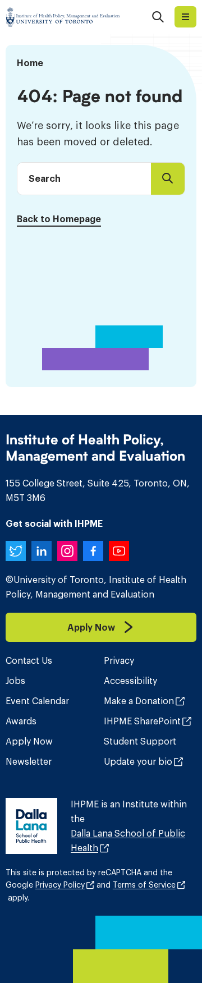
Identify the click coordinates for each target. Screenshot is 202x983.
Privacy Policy (60, 885)
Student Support (140, 741)
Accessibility (130, 680)
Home (30, 62)
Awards (21, 720)
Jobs (15, 680)
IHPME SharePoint (142, 720)
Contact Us (29, 660)
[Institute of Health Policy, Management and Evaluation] (63, 17)
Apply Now (29, 741)
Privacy (119, 660)
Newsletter (29, 761)
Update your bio (138, 761)
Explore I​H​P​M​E (185, 16)
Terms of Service (144, 885)
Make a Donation (139, 700)
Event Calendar (37, 700)
